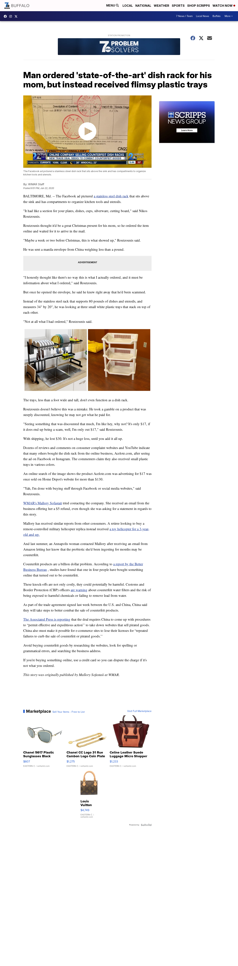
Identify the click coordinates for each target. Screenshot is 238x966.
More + (229, 16)
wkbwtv (6, 16)
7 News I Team (184, 16)
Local (128, 5)
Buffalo (217, 16)
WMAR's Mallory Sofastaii (42, 503)
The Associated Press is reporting (46, 619)
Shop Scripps (198, 5)
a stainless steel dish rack (111, 196)
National (143, 5)
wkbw (11, 16)
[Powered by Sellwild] (146, 825)
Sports (178, 5)
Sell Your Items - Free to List (68, 712)
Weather (161, 5)
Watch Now (223, 5)
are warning (79, 589)
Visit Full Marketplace (139, 711)
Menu (111, 5)
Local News (202, 16)
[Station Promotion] (119, 47)
